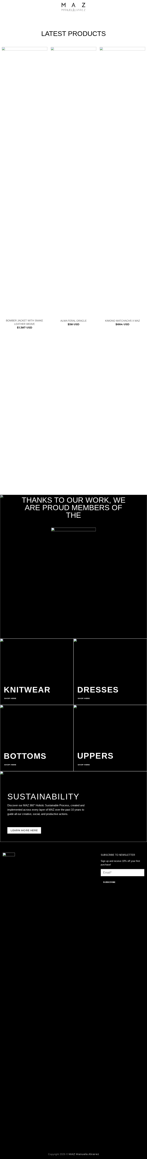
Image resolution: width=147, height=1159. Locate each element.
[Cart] (142, 7)
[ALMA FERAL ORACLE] (73, 182)
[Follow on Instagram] (11, 1131)
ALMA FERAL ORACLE (73, 320)
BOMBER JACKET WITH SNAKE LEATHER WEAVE (24, 322)
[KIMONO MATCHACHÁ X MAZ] (122, 182)
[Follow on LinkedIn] (17, 1131)
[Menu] (5, 7)
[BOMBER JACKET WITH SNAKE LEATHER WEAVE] (24, 182)
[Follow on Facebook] (5, 1131)
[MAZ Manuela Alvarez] (73, 7)
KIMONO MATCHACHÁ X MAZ (122, 320)
